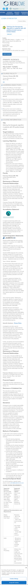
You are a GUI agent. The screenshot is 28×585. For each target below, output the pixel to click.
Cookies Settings (14, 578)
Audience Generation (9, 13)
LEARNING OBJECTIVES (12, 85)
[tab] (14, 73)
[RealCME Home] (14, 3)
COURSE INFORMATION (12, 120)
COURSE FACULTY (10, 73)
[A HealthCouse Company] (17, 8)
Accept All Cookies (14, 582)
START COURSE (7, 54)
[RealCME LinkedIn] (7, 8)
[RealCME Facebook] (3, 8)
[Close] (26, 567)
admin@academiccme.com (17, 483)
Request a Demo (17, 13)
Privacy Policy (17, 323)
